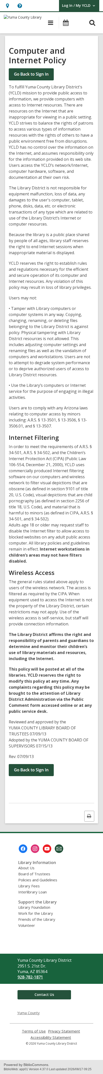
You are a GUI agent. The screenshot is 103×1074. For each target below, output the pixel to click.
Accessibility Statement (50, 1037)
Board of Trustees (34, 873)
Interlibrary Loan (32, 891)
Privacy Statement (64, 1031)
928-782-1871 (30, 977)
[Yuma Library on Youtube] (47, 848)
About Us (26, 867)
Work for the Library (35, 913)
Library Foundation (34, 907)
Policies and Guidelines (37, 879)
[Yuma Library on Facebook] (23, 848)
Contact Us (44, 994)
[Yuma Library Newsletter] (59, 848)
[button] (7, 5)
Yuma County (28, 1012)
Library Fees (29, 885)
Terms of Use (34, 1031)
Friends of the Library (36, 919)
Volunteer (26, 925)
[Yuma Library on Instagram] (35, 848)
